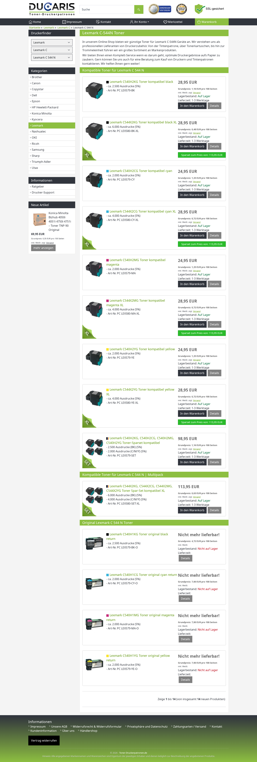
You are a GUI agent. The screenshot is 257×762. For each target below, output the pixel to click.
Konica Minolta (42, 113)
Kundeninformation (43, 731)
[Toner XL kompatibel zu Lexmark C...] (94, 131)
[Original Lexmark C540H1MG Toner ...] (94, 624)
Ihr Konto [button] (140, 22)
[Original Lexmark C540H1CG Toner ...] (94, 583)
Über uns (68, 731)
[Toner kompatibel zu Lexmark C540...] (94, 90)
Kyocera (37, 119)
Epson (36, 101)
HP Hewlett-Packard (45, 107)
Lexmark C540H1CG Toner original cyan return (143, 575)
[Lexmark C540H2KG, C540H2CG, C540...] (94, 447)
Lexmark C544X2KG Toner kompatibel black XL (143, 122)
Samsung (38, 150)
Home (36, 22)
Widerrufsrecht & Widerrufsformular (97, 726)
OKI (34, 137)
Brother (37, 77)
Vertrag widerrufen (44, 740)
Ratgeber (38, 186)
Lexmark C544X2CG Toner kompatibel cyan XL (143, 211)
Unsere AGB (59, 726)
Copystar (38, 89)
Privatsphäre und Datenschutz (147, 726)
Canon (36, 83)
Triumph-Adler (41, 162)
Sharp (36, 156)
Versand (50, 242)
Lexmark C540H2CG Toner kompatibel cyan (141, 171)
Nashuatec (39, 131)
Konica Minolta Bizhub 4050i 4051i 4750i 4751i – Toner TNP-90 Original (60, 221)
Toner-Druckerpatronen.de (133, 752)
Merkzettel (174, 22)
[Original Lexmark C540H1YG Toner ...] (94, 664)
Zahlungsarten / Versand (189, 726)
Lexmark (37, 125)
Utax (35, 168)
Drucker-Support (43, 192)
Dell (34, 95)
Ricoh (35, 144)
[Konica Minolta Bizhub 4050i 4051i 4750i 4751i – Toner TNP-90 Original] (40, 219)
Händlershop (88, 731)
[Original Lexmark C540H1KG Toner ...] (94, 543)
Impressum (74, 22)
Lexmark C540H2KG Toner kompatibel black (141, 82)
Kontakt (105, 22)
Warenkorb (209, 22)
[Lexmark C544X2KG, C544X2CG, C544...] (94, 495)
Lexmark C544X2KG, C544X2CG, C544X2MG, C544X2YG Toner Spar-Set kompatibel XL (139, 488)
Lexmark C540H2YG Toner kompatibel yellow (142, 349)
